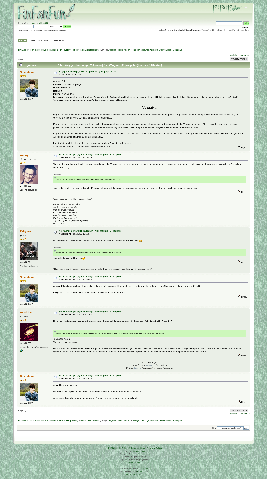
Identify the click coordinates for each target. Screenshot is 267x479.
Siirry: (214, 428)
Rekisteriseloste (134, 463)
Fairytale (25, 231)
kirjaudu (32, 23)
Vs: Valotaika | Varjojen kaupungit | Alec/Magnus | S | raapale (90, 154)
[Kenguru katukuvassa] (21, 351)
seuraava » (245, 55)
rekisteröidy (44, 23)
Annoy (24, 155)
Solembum (27, 72)
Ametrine (26, 312)
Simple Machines (138, 448)
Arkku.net (144, 469)
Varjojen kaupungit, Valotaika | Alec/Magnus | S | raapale (87, 71)
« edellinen (234, 55)
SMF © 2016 (124, 448)
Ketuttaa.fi (141, 471)
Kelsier (127, 50)
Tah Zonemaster (139, 451)
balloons (138, 368)
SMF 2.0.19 (113, 448)
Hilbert (120, 50)
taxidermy (150, 365)
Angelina (112, 50)
